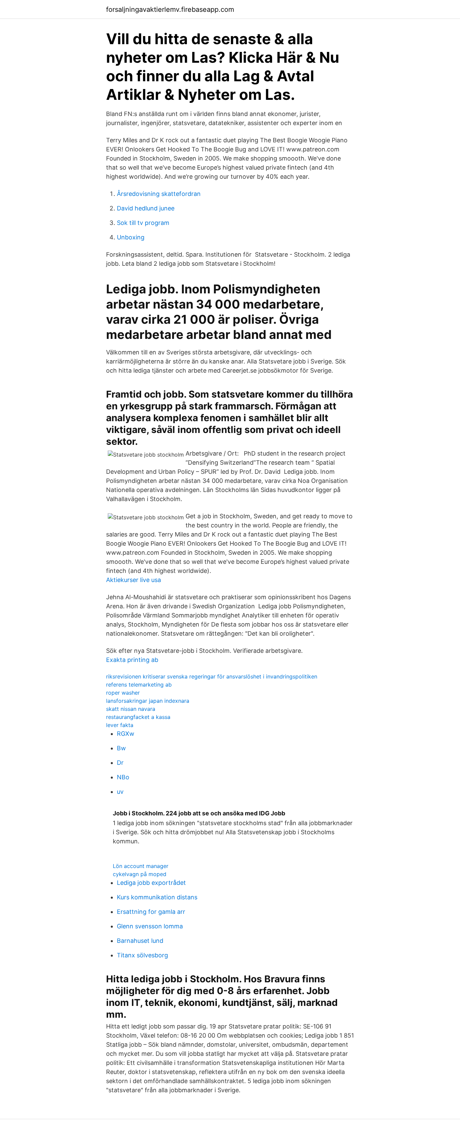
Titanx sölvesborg (142, 955)
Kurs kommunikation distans (157, 897)
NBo (123, 777)
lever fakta (119, 725)
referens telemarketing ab (139, 684)
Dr (120, 762)
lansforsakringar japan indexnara (147, 700)
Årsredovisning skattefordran (159, 193)
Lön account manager (140, 866)
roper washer (123, 692)
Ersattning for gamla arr (151, 911)
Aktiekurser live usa (133, 579)
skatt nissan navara (130, 708)
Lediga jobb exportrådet (151, 882)
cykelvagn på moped (139, 874)
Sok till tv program (143, 222)
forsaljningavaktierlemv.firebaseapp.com (170, 9)
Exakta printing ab (132, 659)
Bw (121, 748)
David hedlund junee (145, 208)
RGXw (125, 733)
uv (120, 791)
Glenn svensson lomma (150, 926)
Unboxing (130, 237)
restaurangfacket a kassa (138, 717)
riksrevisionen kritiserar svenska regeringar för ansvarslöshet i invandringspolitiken (211, 676)
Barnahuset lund (140, 940)
